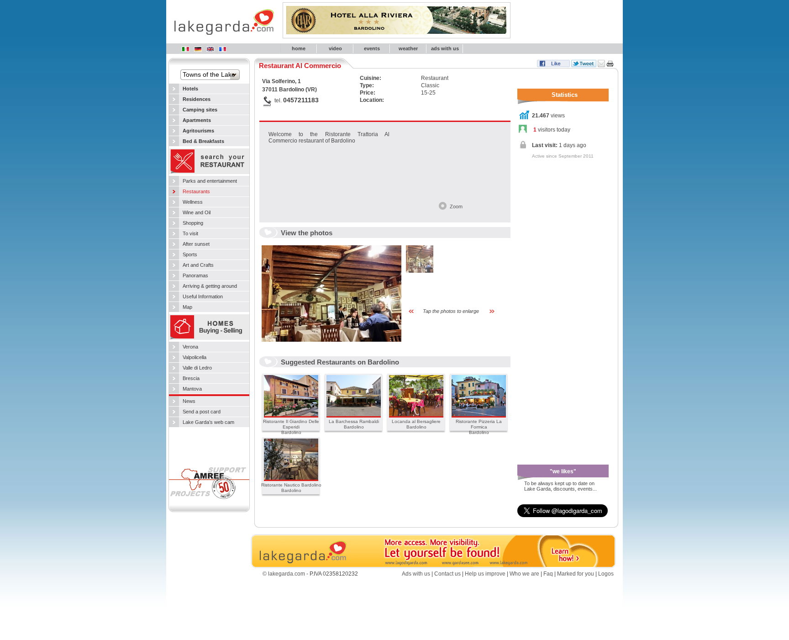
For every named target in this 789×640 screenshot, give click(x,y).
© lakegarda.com (284, 574)
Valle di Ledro (197, 367)
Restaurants (196, 191)
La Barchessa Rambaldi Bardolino (354, 424)
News (189, 401)
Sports (190, 254)
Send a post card (202, 411)
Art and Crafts (198, 265)
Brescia (191, 378)
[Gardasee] (197, 49)
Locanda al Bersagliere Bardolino (416, 424)
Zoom (456, 206)
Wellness (193, 202)
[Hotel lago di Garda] (185, 49)
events (372, 48)
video (335, 48)
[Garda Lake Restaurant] (209, 173)
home (298, 48)
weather (408, 48)
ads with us (445, 48)
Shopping (193, 223)
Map (187, 307)
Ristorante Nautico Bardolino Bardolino (291, 487)
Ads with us (416, 574)
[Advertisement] (553, 308)
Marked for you (575, 574)
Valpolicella (194, 357)
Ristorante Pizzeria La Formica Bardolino (479, 427)
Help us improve (485, 574)
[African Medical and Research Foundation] (209, 502)
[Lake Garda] (210, 49)
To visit (190, 233)
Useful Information (203, 296)
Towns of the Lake (209, 74)
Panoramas (195, 275)
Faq (548, 574)
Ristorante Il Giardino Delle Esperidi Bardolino (291, 427)
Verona (190, 346)
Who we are (524, 574)
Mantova (192, 388)
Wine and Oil (196, 212)
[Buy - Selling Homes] (209, 339)
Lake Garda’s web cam (208, 422)
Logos (606, 574)
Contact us (447, 574)
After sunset (196, 244)
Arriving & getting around (210, 286)
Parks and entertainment (210, 181)
